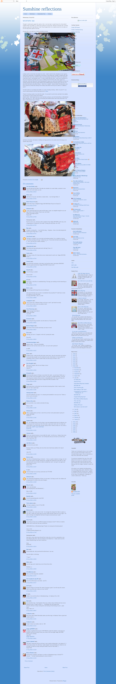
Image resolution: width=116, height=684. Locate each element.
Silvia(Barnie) (29, 572)
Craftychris (29, 613)
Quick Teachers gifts (78, 387)
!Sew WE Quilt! (76, 247)
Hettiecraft (75, 221)
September (77, 373)
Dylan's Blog (76, 158)
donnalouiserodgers (31, 342)
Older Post (65, 667)
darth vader (74, 265)
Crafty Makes (76, 136)
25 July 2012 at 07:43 (31, 258)
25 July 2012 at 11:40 (31, 417)
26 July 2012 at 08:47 (31, 610)
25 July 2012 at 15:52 (31, 500)
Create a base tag (75, 32)
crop (72, 262)
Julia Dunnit (29, 236)
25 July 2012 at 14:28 (31, 482)
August (76, 375)
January (76, 419)
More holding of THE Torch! (80, 389)
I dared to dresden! (82, 298)
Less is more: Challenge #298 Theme (81, 205)
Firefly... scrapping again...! (78, 210)
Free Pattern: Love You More (79, 171)
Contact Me (74, 38)
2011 (74, 421)
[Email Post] (41, 179)
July (75, 377)
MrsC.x (28, 288)
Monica (28, 510)
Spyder (28, 420)
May (27, 228)
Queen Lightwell (30, 641)
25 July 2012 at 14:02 (31, 473)
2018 (74, 354)
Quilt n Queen (76, 253)
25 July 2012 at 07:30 (31, 216)
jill (27, 279)
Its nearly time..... (78, 379)
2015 (74, 360)
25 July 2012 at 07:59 (31, 285)
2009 (74, 426)
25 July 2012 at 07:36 (31, 250)
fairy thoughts (29, 363)
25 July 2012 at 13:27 (31, 466)
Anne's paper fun (77, 147)
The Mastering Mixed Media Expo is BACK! (82, 137)
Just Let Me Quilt (77, 231)
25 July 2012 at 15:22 (31, 493)
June (75, 409)
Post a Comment (29, 661)
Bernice (28, 457)
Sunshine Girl (76, 491)
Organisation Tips (41, 13)
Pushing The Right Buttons (79, 117)
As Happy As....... (77, 203)
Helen (27, 194)
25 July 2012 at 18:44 (31, 559)
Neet (27, 601)
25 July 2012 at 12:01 (31, 430)
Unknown (28, 208)
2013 (74, 364)
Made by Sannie (77, 152)
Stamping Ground (77, 124)
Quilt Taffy (75, 236)
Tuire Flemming (30, 309)
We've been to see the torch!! (80, 406)
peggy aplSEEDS (30, 628)
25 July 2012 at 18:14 (31, 546)
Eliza (27, 332)
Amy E (28, 519)
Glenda (28, 410)
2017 (74, 355)
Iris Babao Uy (76, 214)
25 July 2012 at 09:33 (31, 339)
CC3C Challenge (77, 198)
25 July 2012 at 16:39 (31, 516)
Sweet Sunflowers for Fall (78, 238)
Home (25, 13)
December (76, 367)
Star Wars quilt (74, 267)
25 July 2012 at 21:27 (31, 575)
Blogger (64, 680)
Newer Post (26, 667)
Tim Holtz (75, 131)
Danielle (28, 496)
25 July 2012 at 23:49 (31, 598)
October (76, 371)
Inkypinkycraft (29, 246)
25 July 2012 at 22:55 (31, 591)
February (76, 417)
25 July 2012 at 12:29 (31, 440)
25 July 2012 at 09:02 (31, 322)
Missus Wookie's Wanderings (80, 175)
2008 (74, 428)
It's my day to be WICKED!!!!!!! (79, 331)
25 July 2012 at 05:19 (31, 191)
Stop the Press (77, 381)
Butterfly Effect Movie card (78, 154)
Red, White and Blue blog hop (84, 322)
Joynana (28, 433)
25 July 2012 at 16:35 (31, 507)
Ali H (27, 585)
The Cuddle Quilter (77, 242)
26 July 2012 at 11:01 (31, 619)
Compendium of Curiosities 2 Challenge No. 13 (80, 392)
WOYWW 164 (77, 385)
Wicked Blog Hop (76, 315)
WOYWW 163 (77, 394)
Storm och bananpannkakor (79, 189)
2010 (74, 424)
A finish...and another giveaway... (80, 254)
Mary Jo (28, 485)
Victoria (28, 261)
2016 (74, 358)
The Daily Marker (77, 163)
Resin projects (76, 194)
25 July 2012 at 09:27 (31, 329)
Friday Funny (76, 222)
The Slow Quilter (30, 186)
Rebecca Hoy (29, 401)
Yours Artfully (76, 193)
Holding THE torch (78, 404)
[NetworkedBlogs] (82, 83)
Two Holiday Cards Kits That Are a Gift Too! (82, 143)
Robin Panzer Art (30, 201)
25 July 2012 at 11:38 (31, 407)
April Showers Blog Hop (77, 343)
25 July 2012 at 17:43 (31, 532)
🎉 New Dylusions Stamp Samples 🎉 (81, 159)
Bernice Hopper (30, 325)
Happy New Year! (77, 177)
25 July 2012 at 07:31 (31, 233)
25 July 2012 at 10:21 (31, 350)
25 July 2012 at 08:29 (31, 306)
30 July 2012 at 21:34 (31, 658)
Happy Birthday (76, 148)
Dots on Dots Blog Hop (83, 306)
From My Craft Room (78, 181)
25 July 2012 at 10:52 (31, 370)
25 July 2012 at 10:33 (31, 360)
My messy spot (76, 209)
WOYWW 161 (77, 402)
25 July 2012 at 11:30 (31, 398)
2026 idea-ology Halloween (79, 132)
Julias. (46, 91)
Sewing (49, 13)
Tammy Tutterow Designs (79, 170)
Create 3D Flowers (75, 27)
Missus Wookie (30, 652)
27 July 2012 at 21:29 (31, 649)
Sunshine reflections (42, 9)
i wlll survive (75, 248)
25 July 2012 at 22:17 (31, 582)
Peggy (28, 384)
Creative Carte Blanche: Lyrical (79, 199)
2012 (74, 366)
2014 (74, 362)
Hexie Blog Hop (81, 290)
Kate (27, 549)
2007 (74, 430)
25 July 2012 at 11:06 (31, 389)
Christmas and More (77, 243)
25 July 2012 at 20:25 (31, 569)
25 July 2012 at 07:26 (31, 205)
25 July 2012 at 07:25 (31, 198)
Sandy (28, 253)
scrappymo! (29, 300)
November (76, 369)
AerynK (28, 269)
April (75, 413)
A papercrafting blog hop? (80, 396)
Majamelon (75, 187)
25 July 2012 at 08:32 (31, 315)
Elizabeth (28, 373)
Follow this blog (82, 86)
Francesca (28, 318)
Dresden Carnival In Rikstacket (79, 232)
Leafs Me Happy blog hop (84, 273)
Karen (27, 353)
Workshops (32, 13)
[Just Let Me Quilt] (82, 20)
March (75, 415)
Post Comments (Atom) (49, 671)
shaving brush (29, 392)
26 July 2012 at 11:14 (31, 625)
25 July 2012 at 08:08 (31, 297)
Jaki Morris (29, 443)
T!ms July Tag (77, 400)
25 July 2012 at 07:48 (31, 267)
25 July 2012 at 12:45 (31, 454)
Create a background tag (77, 29)
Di (26, 594)
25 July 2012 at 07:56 (31, 276)
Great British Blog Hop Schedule (81, 383)
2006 (74, 432)
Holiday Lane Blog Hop (77, 337)
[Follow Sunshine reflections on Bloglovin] (76, 66)
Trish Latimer (29, 503)
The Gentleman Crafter (78, 142)
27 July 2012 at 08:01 (31, 638)
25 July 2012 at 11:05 (31, 381)
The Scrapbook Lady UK (32, 578)
